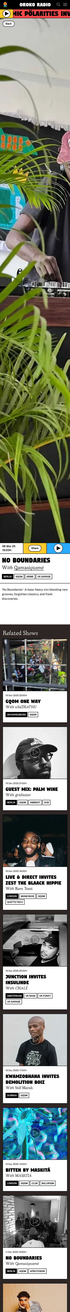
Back (9, 23)
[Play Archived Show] (58, 548)
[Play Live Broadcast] (6, 13)
